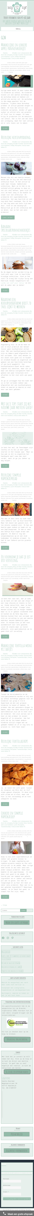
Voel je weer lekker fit (18, 58)
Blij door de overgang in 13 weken (11, 967)
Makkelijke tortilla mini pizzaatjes (16, 647)
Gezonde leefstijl (21, 68)
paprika (16, 498)
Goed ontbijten (29, 68)
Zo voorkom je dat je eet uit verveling (15, 558)
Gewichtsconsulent (14, 66)
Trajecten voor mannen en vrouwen (12, 971)
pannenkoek (22, 252)
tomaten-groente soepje (11, 863)
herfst (25, 250)
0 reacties (10, 72)
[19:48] (2, 572)
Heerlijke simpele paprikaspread (11, 476)
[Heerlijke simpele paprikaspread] (16, 504)
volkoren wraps (23, 669)
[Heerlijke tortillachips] (17, 765)
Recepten (22, 56)
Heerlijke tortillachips (14, 741)
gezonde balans (13, 68)
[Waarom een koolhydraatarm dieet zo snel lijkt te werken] (16, 328)
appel (23, 62)
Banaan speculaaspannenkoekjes (15, 228)
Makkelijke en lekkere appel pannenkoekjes (14, 46)
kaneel (7, 252)
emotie (16, 574)
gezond (21, 66)
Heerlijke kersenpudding (16, 137)
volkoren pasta (6, 427)
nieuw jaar (15, 425)
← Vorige (4, 905)
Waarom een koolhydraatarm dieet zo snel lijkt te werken (16, 302)
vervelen (21, 578)
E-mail (6, 1192)
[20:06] (2, 831)
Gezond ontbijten (5, 68)
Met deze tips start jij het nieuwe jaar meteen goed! (17, 405)
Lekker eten (11, 70)
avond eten (24, 831)
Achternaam (6, 1185)
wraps (29, 669)
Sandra (5, 53)
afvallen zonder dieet (16, 62)
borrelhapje (6, 757)
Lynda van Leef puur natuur (13, 283)
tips (13, 324)
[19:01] (2, 663)
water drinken (14, 427)
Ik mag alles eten (5, 70)
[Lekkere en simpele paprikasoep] (16, 842)
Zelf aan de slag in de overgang (11, 963)
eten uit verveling (22, 574)
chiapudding (4, 153)
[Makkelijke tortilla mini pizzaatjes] (16, 674)
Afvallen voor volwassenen (20, 53)
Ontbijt (17, 56)
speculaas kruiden (5, 253)
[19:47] (2, 492)
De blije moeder (18, 55)
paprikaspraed (22, 498)
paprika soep (17, 836)
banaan (23, 244)
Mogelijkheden (6, 952)
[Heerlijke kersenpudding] (16, 163)
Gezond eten (26, 66)
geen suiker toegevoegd (25, 153)
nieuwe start (29, 425)
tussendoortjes (15, 578)
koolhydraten (4, 324)
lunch (12, 498)
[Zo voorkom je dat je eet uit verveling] (17, 584)
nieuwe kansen (21, 425)
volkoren (24, 70)
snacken (7, 578)
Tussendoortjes (6, 58)
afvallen (9, 62)
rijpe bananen (29, 252)
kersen (18, 157)
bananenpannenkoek (6, 246)
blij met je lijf (14, 64)
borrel (2, 757)
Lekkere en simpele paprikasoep (12, 814)
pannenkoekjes (18, 70)
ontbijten (3, 159)
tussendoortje (29, 498)
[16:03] (2, 319)
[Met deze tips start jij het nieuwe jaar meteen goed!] (17, 433)
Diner (25, 823)
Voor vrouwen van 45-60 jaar (17, 17)
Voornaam (6, 1179)
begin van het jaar (26, 419)
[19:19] (2, 244)
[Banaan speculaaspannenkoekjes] (17, 257)
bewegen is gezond (5, 421)
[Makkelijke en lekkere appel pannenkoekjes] (17, 76)
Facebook (3, 1164)
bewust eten (24, 572)
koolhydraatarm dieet (26, 323)
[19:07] (2, 419)
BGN (9, 64)
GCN (28, 64)
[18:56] (2, 755)
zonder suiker (9, 159)
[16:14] (2, 62)
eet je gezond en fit (22, 64)
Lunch (12, 56)
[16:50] (2, 151)
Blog (14, 414)
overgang (10, 324)
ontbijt (27, 157)
